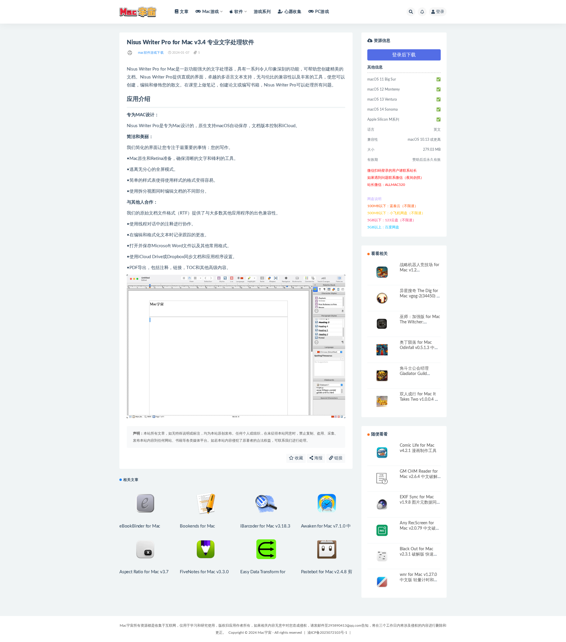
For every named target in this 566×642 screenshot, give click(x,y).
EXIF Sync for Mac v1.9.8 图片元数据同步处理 (420, 502)
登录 (440, 12)
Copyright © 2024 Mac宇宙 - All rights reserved (265, 632)
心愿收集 (292, 12)
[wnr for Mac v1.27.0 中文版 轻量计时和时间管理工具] (382, 582)
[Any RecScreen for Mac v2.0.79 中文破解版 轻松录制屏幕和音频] (382, 530)
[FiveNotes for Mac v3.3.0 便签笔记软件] (205, 549)
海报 (318, 458)
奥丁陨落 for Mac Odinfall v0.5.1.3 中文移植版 (419, 347)
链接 (338, 458)
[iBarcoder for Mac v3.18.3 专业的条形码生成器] (266, 503)
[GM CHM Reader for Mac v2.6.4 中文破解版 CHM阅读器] (382, 479)
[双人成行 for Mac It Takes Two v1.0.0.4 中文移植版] (382, 401)
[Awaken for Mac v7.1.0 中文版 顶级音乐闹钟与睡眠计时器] (327, 503)
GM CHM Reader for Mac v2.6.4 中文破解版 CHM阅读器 (419, 476)
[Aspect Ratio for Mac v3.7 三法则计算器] (145, 549)
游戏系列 (262, 12)
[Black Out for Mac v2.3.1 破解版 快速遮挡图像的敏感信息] (382, 556)
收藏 (298, 458)
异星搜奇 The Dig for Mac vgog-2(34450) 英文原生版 (420, 296)
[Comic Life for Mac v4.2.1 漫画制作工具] (382, 453)
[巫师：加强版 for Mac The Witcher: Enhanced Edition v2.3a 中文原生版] (382, 324)
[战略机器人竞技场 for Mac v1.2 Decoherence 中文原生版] (382, 272)
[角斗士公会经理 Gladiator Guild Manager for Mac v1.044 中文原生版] (382, 376)
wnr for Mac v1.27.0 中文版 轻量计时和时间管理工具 (419, 580)
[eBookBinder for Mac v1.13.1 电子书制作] (145, 503)
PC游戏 (322, 12)
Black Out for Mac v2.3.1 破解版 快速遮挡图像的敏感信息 (419, 554)
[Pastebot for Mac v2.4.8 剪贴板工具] (327, 549)
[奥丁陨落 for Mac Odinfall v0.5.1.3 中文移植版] (382, 350)
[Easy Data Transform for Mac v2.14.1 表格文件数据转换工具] (266, 549)
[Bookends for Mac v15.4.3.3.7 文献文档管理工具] (205, 503)
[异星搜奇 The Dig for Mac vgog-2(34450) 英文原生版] (382, 298)
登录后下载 (404, 55)
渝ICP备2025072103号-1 (327, 632)
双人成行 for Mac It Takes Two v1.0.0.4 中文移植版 (419, 399)
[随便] (130, 53)
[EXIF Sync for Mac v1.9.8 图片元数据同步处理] (382, 504)
